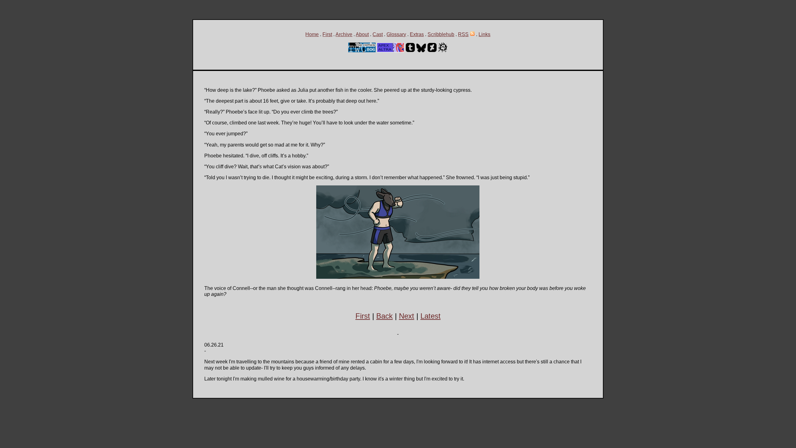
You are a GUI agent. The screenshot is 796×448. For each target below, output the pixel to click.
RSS (463, 34)
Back (384, 316)
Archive (344, 34)
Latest (430, 316)
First (327, 34)
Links (484, 34)
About (362, 34)
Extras (417, 34)
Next (406, 316)
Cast (378, 34)
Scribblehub (441, 34)
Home (312, 34)
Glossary (396, 34)
